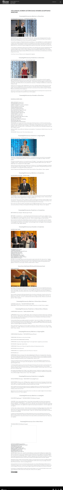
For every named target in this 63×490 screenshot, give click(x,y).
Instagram (55, 489)
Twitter (58, 489)
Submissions (54, 1)
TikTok (61, 489)
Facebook (53, 489)
